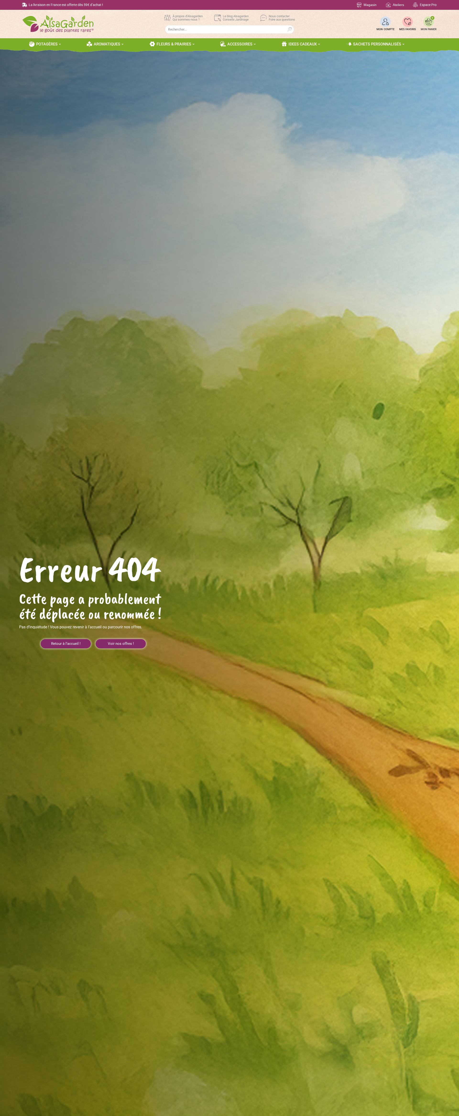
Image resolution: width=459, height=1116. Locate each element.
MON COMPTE (385, 29)
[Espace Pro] (415, 4)
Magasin (370, 5)
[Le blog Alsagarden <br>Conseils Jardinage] (217, 18)
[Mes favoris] (407, 22)
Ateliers (398, 5)
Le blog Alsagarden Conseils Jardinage (236, 17)
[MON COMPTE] (385, 22)
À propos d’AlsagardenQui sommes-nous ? (188, 17)
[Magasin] (359, 4)
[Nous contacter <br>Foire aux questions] (263, 18)
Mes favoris (407, 29)
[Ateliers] (388, 4)
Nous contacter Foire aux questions (282, 17)
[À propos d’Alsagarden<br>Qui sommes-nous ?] (167, 18)
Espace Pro (428, 5)
